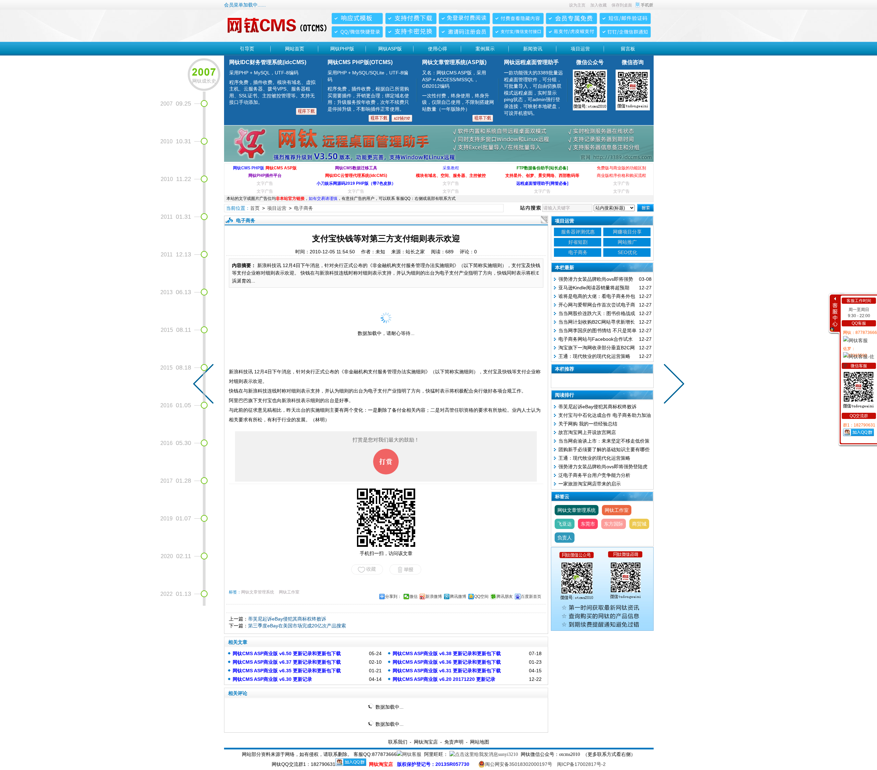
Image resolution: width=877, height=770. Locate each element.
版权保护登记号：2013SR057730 (433, 764)
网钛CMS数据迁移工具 (356, 168)
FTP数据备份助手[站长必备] (542, 168)
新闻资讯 (532, 48)
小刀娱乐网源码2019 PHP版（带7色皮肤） (356, 183)
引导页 (247, 48)
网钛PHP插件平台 (265, 175)
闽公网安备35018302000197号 (518, 764)
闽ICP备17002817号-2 (581, 764)
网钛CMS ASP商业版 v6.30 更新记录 (272, 679)
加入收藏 (598, 5)
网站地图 (479, 742)
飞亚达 (564, 524)
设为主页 (577, 5)
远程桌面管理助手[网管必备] (542, 183)
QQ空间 (481, 596)
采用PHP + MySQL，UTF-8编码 (272, 87)
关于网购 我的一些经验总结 (587, 423)
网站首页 (294, 48)
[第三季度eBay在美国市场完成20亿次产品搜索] (672, 385)
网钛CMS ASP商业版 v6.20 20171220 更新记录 (444, 679)
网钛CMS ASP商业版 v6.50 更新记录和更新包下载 (287, 653)
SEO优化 (627, 252)
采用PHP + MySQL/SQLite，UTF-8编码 (368, 91)
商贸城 (639, 524)
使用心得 (437, 48)
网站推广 (627, 242)
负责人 (564, 537)
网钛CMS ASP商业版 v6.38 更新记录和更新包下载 (447, 653)
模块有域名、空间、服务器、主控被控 (451, 175)
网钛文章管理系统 (257, 592)
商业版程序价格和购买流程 (621, 175)
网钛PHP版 (342, 48)
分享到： (393, 596)
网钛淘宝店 (426, 742)
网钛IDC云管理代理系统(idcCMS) (356, 175)
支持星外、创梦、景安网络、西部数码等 (542, 175)
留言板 (628, 48)
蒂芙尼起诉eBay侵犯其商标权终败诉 (287, 619)
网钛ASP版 (390, 48)
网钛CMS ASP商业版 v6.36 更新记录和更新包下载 (447, 662)
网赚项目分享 (627, 231)
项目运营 (580, 48)
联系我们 (397, 742)
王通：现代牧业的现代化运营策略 (594, 356)
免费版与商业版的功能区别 (621, 168)
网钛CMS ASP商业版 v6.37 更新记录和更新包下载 (287, 662)
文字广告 (265, 183)
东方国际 (613, 524)
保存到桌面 (622, 5)
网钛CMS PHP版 (248, 168)
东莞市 (588, 524)
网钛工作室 (289, 592)
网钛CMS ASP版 (281, 168)
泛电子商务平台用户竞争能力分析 (594, 475)
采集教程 (451, 168)
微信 (413, 596)
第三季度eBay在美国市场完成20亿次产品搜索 (297, 625)
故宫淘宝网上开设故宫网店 (587, 432)
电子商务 (303, 208)
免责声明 (454, 742)
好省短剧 (578, 242)
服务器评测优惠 (578, 231)
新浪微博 (433, 596)
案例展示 (485, 48)
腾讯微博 (458, 596)
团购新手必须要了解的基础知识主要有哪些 (604, 449)
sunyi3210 (508, 754)
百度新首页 (531, 596)
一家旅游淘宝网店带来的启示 (589, 483)
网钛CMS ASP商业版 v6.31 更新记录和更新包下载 (447, 670)
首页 (255, 208)
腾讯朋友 (504, 596)
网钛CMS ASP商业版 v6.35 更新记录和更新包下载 (287, 670)
